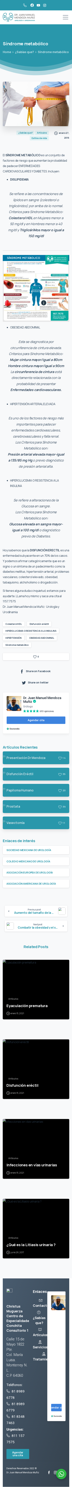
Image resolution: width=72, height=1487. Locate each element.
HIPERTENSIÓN (13, 637)
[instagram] (45, 5)
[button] (17, 1454)
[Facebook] (32, 5)
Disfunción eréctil (39, 624)
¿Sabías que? (24, 52)
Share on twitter (38, 682)
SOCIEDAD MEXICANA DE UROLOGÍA (28, 850)
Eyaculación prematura (27, 1005)
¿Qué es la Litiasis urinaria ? (31, 1244)
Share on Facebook (38, 671)
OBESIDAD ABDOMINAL (41, 637)
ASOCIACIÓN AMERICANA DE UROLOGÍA (31, 883)
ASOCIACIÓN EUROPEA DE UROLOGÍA (29, 872)
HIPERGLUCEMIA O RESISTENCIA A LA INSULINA (30, 630)
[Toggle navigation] (65, 17)
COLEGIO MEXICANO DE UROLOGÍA (28, 861)
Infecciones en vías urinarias (31, 1164)
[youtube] (38, 5)
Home (7, 52)
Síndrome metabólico (17, 645)
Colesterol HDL (13, 624)
